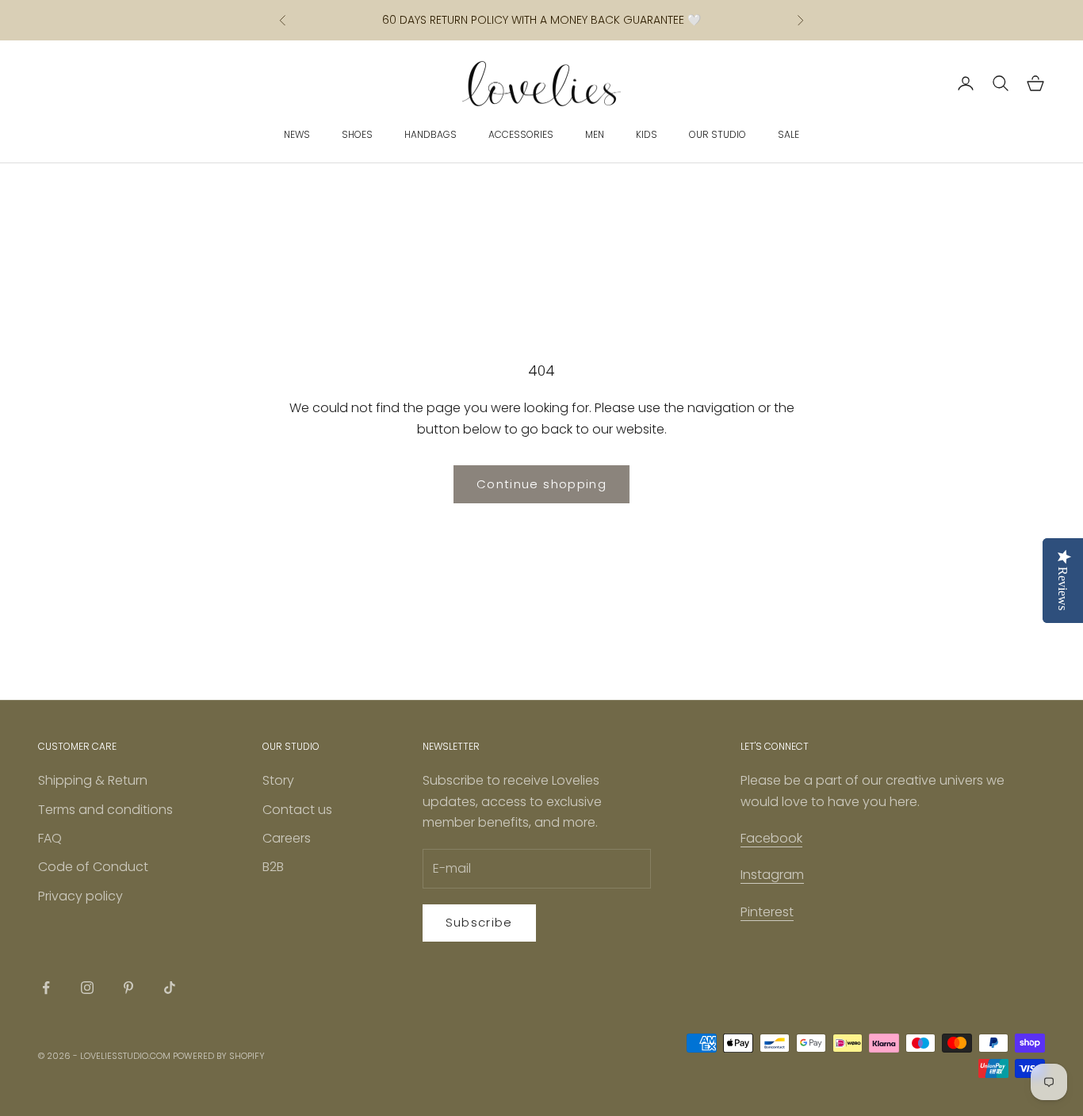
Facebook (771, 838)
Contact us (297, 810)
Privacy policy (80, 896)
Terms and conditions (105, 810)
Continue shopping (541, 484)
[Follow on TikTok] (170, 988)
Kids (646, 134)
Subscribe (479, 922)
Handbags (430, 134)
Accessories (520, 134)
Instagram (772, 875)
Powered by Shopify (219, 1055)
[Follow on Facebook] (46, 988)
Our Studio (717, 134)
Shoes (357, 134)
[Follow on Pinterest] (128, 988)
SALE (788, 134)
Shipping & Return (92, 780)
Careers (286, 838)
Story (278, 780)
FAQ (50, 838)
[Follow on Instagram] (87, 988)
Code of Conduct (93, 867)
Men (594, 134)
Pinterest (767, 912)
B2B (273, 867)
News (297, 134)
